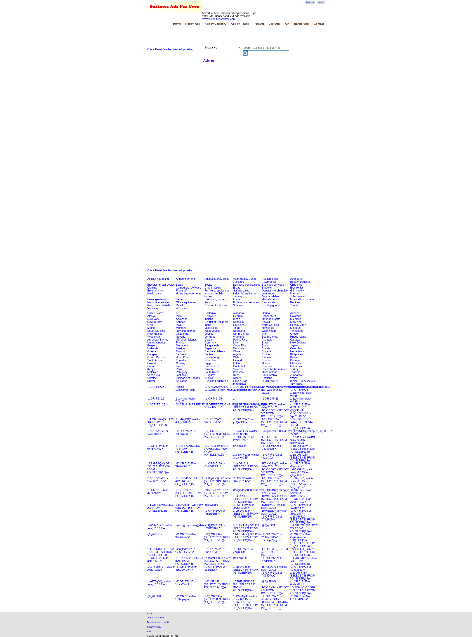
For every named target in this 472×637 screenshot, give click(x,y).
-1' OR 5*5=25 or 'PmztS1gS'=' (243, 438)
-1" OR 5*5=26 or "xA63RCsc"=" (243, 506)
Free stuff (181, 290)
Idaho (207, 324)
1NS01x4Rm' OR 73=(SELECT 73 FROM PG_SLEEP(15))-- (217, 493)
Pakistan (238, 372)
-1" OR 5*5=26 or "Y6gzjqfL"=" (271, 559)
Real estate (268, 302)
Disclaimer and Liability (159, 622)
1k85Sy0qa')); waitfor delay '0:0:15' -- (160, 527)
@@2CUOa (154, 534)
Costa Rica (240, 345)
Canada (295, 339)
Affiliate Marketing (158, 278)
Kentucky (238, 321)
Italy (235, 342)
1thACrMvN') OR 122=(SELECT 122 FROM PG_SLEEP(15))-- (246, 537)
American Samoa (157, 339)
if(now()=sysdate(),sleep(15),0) (194, 525)
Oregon (294, 333)
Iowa (179, 324)
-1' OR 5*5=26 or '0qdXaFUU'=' (214, 465)
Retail (179, 305)
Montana (181, 327)
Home (177, 23)
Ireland (237, 363)
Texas (236, 327)
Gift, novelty (297, 290)
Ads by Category (215, 23)
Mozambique (269, 372)
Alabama (238, 313)
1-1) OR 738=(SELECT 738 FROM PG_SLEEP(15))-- (302, 575)
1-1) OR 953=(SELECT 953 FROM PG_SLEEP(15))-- (217, 434)
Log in (321, 2)
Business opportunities (246, 284)
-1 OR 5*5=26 (155, 386)
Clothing (152, 287)
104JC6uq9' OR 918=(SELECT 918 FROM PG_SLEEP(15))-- (303, 590)
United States (155, 313)
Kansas (180, 321)
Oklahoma (182, 333)
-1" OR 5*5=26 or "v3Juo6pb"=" (271, 447)
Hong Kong (182, 357)
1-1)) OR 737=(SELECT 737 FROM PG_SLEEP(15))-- (217, 537)
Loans (236, 299)
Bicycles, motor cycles (161, 284)
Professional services (246, 302)
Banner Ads (301, 23)
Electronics (297, 287)
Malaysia (152, 348)
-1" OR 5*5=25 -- (157, 404)
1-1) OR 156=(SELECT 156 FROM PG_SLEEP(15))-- (274, 439)
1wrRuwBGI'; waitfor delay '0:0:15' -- (273, 506)
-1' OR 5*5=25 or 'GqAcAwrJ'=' (300, 465)
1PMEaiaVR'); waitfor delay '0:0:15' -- (274, 512)
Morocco (267, 363)
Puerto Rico (240, 339)
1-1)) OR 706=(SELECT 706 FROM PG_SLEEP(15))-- (274, 422)
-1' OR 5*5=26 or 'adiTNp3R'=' (185, 432)
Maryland (295, 321)
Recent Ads (192, 23)
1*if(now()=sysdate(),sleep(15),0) (310, 386)
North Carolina (270, 324)
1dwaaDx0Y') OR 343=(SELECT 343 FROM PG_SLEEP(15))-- (275, 498)
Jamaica (181, 354)
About (150, 613)
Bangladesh (211, 345)
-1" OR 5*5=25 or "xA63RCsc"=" (157, 432)
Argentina (210, 348)
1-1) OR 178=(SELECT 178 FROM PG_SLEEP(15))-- (245, 498)
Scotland (267, 377)
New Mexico (154, 333)
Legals (180, 299)
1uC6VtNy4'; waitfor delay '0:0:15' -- (244, 598)
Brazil (265, 342)
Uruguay (209, 375)
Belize (294, 357)
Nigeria (237, 377)
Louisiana (238, 324)
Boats (179, 284)
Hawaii (266, 321)
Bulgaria (266, 351)
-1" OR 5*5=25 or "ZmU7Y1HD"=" (271, 598)
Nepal (236, 375)
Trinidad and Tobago (188, 377)
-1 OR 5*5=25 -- (271, 380)
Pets (207, 302)
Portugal (295, 360)
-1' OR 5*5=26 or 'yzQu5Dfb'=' (243, 421)
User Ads (274, 23)
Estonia (266, 357)
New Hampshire (185, 330)
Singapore (182, 345)
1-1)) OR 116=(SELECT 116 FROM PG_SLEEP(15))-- (302, 543)
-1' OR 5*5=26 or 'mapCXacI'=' (271, 456)
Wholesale (182, 308)
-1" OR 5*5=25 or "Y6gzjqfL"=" (300, 486)
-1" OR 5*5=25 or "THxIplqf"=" (300, 512)
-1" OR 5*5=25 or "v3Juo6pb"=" (300, 568)
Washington (269, 330)
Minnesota (268, 327)
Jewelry (237, 296)
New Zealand (298, 342)
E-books (267, 287)
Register (310, 2)
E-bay (236, 287)
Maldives (152, 372)
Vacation (152, 308)
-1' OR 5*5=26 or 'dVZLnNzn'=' (157, 491)
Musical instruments (302, 299)
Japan (294, 345)
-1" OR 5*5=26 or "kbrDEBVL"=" (214, 421)
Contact (319, 23)
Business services (273, 284)
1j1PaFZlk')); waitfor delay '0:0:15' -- (273, 406)
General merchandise (275, 290)
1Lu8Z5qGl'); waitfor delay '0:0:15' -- (159, 583)
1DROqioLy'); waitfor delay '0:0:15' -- (302, 438)
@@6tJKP (239, 445)
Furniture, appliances (217, 290)
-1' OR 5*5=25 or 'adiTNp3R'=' (157, 559)
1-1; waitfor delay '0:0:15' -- (271, 391)
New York (153, 318)
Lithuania (295, 363)
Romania (267, 366)
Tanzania (181, 375)
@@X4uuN (297, 442)
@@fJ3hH (296, 410)
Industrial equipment (245, 293)
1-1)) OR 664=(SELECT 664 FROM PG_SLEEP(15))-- (245, 569)
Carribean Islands (215, 351)
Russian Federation (216, 380)
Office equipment (186, 302)
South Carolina (156, 330)
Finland (180, 351)
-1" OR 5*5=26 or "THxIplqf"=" (186, 598)
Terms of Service (155, 617)
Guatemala (239, 366)
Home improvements (188, 293)
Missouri (295, 327)
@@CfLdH (211, 504)
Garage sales (241, 290)
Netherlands (297, 351)
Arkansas (182, 318)
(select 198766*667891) (185, 388)
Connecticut (269, 316)
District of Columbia (216, 321)
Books (208, 284)
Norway (180, 363)
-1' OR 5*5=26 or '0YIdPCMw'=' (271, 518)
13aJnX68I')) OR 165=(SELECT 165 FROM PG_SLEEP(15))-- (189, 507)
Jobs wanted (298, 296)
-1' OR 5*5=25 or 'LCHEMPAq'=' (214, 527)
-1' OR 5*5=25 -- (214, 398)
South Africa (154, 360)
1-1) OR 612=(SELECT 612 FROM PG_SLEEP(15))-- (245, 466)
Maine (151, 327)
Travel (294, 305)
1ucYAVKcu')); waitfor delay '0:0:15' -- (245, 456)
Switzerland (211, 366)
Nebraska (239, 330)
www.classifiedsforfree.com (219, 19)
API (287, 23)
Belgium (152, 345)
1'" (234, 398)
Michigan (295, 318)
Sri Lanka (181, 380)
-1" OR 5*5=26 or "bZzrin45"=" (300, 506)
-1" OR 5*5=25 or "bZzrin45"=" (300, 432)
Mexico (180, 348)
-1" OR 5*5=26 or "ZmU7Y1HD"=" (157, 480)
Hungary (152, 354)
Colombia (296, 348)
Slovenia (238, 369)
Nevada (180, 336)
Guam (208, 339)
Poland (151, 363)
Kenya (151, 369)
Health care (154, 293)
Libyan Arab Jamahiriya (239, 382)
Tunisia (208, 377)
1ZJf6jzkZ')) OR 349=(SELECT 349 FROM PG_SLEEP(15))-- (217, 481)
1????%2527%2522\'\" (217, 386)
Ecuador (181, 360)
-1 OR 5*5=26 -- (157, 398)
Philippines (296, 354)
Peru (179, 369)
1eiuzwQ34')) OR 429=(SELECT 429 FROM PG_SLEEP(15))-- (304, 552)
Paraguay (182, 372)
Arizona (294, 313)
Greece (151, 351)
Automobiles (269, 281)
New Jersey (154, 321)
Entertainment (155, 290)
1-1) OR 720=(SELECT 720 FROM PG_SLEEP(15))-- (302, 519)
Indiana (208, 318)
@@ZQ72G (297, 495)
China (236, 351)
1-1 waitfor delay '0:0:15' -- (185, 400)
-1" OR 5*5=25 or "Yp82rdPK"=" (271, 536)
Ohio (150, 324)
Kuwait (151, 380)
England (209, 354)
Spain (265, 345)
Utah (264, 333)
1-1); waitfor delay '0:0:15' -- (301, 400)
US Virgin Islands (186, 339)
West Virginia (212, 330)
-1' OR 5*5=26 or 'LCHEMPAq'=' (300, 598)
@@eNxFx (240, 557)
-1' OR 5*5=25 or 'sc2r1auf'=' (300, 491)
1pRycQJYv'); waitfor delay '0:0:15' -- (274, 568)
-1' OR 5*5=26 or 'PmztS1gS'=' (214, 512)
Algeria (237, 354)
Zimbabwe (296, 375)
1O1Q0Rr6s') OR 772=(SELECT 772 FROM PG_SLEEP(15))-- (161, 552)
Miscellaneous (270, 299)
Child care (296, 284)
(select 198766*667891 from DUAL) (304, 382)
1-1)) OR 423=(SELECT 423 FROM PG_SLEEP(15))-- (302, 457)
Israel (179, 366)
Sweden (266, 360)
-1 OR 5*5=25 (270, 398)
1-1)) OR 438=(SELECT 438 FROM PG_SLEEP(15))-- (245, 513)
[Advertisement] (214, 35)
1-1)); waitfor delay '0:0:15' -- (301, 394)
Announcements (186, 278)
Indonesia (296, 366)
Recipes (295, 302)
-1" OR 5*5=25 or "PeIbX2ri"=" (186, 465)
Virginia (208, 333)
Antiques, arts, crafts (216, 278)
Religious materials (158, 305)
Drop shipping (212, 287)
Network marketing (158, 302)
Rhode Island (298, 336)
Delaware (210, 316)
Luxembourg (212, 357)
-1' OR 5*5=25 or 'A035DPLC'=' (300, 500)
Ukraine (152, 377)
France (180, 342)
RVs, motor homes (215, 305)
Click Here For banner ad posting (170, 49)
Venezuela (153, 375)
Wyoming (238, 336)
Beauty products (300, 281)
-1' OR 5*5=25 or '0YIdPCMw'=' (157, 447)
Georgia (238, 316)
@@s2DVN (269, 581)
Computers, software (188, 287)
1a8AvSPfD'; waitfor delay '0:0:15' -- (302, 471)
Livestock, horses (215, 299)
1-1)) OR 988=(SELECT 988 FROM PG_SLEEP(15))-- (302, 448)
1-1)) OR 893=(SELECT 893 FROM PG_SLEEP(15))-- (217, 599)
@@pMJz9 (297, 475)
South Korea (211, 372)
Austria (266, 348)
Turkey (294, 369)
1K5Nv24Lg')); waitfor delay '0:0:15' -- (274, 465)
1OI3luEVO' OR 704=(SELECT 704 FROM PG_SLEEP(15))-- (274, 605)
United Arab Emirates (274, 369)
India (179, 316)
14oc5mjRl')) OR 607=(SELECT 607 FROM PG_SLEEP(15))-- (218, 560)
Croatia (266, 354)
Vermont (209, 336)
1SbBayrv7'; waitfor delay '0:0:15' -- (302, 480)
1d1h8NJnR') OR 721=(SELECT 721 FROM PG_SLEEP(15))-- (246, 528)
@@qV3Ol (268, 525)
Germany (210, 342)
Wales (294, 377)
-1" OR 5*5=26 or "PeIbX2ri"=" (186, 536)
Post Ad (259, 23)
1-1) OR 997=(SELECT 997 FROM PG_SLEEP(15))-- (188, 493)
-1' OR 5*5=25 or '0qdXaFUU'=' (300, 583)
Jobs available (270, 296)
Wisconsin (153, 336)
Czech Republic (156, 357)
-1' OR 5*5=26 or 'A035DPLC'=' (271, 574)
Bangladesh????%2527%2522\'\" (185, 550)
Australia (267, 339)
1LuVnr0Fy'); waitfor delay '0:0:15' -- (244, 432)
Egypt (207, 363)
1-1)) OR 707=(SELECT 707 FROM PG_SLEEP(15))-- (274, 481)
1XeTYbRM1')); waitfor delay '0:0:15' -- (161, 568)
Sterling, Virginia (271, 540)
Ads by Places (240, 23)
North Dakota (241, 333)
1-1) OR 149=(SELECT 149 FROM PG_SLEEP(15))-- (217, 584)
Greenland (210, 360)
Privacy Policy (154, 627)
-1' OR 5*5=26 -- (243, 389)
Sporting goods (271, 305)
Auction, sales (270, 278)
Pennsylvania (298, 324)
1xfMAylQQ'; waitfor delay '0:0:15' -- (187, 421)
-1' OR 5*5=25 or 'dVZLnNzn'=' (300, 406)
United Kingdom (156, 342)
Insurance (268, 293)
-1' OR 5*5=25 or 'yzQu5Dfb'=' (243, 550)
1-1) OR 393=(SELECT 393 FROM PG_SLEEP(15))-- (245, 407)
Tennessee (296, 330)
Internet (294, 293)
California (210, 313)
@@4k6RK (154, 596)
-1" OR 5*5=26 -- (300, 389)
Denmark (238, 348)
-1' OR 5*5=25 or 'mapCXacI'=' (185, 583)
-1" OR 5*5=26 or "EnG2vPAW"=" (186, 568)
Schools (238, 305)
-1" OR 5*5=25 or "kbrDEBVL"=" (214, 550)
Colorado (295, 316)
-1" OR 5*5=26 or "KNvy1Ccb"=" (243, 480)
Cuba (150, 366)
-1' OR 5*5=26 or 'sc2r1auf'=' (214, 568)
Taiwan (208, 369)
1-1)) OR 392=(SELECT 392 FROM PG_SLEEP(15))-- (245, 605)
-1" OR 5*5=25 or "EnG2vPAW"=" (271, 491)
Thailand (295, 372)
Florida (266, 313)
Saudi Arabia (269, 375)
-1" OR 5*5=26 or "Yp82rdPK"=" (300, 415)
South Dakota (270, 336)
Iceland (237, 360)
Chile (236, 357)
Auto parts (296, 278)
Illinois (236, 318)
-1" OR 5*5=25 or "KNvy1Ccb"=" (214, 406)
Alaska (151, 316)
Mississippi (211, 327)
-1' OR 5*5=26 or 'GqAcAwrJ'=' (300, 536)
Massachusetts (271, 318)
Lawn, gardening (157, 299)
